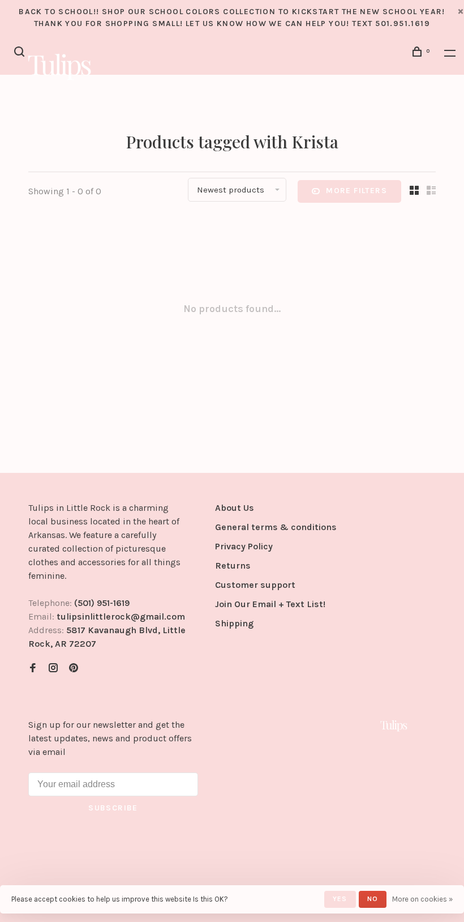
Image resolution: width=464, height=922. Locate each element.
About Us (234, 507)
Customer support (255, 584)
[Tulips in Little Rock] (393, 725)
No (372, 899)
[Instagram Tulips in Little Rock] (53, 668)
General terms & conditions (276, 527)
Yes (340, 899)
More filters (356, 190)
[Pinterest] (73, 668)
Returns (233, 565)
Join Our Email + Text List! (270, 604)
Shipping (234, 623)
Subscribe (113, 808)
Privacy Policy (244, 546)
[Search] (21, 53)
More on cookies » (422, 899)
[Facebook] (32, 668)
